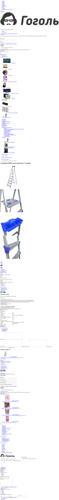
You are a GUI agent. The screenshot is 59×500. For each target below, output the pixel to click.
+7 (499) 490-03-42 (24, 456)
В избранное (3, 362)
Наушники (8, 87)
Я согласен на (9, 43)
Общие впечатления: (25, 346)
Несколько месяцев (5, 329)
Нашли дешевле (3, 288)
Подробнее (2, 360)
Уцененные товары (5, 441)
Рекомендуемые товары (6, 440)
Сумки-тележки (6, 135)
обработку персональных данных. (11, 43)
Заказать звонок (14, 33)
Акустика (9, 106)
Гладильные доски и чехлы (8, 129)
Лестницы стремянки (7, 131)
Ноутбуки (9, 69)
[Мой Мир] (3, 292)
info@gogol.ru (25, 457)
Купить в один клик (4, 487)
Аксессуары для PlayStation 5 (8, 147)
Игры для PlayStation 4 (11, 152)
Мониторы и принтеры (15, 93)
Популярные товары (5, 438)
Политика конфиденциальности (7, 9)
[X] (4, 292)
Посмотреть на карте (17, 460)
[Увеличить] (11, 188)
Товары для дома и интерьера (13, 112)
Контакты (3, 8)
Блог (3, 450)
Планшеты (13, 98)
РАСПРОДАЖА (4, 99)
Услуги (3, 3)
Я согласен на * (9, 497)
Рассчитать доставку (4, 289)
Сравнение (9, 361)
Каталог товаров (3, 56)
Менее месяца (4, 330)
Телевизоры (4, 425)
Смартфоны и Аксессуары (12, 81)
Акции (3, 2)
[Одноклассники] (2, 292)
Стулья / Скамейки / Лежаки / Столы (10, 134)
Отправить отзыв (11, 347)
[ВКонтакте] (0, 292)
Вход (3, 31)
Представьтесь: (49, 346)
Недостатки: (2, 346)
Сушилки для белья (7, 136)
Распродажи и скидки (5, 439)
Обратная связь (2, 467)
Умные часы (10, 75)
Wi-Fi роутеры (4, 100)
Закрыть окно (2, 50)
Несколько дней (4, 328)
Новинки (3, 437)
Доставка (3, 5)
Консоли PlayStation (12, 142)
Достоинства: (2, 339)
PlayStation (8, 117)
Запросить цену (3, 498)
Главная (3, 1)
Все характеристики (3, 272)
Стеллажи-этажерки (7, 133)
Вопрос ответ (4, 6)
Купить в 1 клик (3, 287)
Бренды (3, 4)
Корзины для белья (7, 130)
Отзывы (3, 445)
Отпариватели (6, 132)
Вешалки (5, 128)
